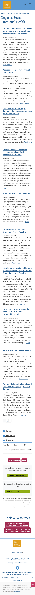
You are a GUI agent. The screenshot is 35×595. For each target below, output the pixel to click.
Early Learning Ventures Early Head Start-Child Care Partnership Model (16, 311)
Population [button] (10, 435)
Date (15, 445)
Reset (24, 460)
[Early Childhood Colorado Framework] (7, 5)
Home (7, 558)
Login (10, 563)
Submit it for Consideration (17, 476)
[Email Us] (17, 568)
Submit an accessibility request (17, 574)
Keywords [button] (9, 440)
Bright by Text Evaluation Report (17, 193)
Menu (26, 4)
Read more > (7, 65)
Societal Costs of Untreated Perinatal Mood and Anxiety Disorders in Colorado (15, 152)
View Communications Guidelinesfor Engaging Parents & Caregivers (17, 530)
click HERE (17, 591)
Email (17, 492)
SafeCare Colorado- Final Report (17, 350)
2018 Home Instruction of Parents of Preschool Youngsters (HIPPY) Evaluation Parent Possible (17, 270)
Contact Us (15, 558)
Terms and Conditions (17, 560)
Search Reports (14, 460)
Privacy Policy (25, 558)
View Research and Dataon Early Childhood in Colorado (17, 524)
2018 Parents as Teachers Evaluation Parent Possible (14, 230)
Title (25, 445)
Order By (6, 445)
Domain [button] (8, 431)
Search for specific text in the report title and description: (17, 451)
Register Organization (20, 563)
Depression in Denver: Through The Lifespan (16, 71)
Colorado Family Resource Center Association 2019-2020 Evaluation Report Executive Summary (17, 31)
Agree (32, 584)
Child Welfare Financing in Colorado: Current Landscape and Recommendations (17, 111)
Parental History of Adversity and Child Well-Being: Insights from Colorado (17, 386)
